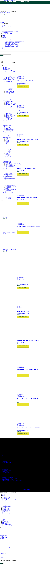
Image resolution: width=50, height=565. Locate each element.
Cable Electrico (6, 100)
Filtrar (14, 62)
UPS (4, 196)
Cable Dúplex (8, 108)
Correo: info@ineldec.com (7, 449)
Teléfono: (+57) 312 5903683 (9, 448)
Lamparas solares (6, 160)
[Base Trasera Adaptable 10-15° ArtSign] (33, 184)
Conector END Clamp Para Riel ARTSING (28, 340)
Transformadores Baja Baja (10, 186)
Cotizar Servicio (5, 457)
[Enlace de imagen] (6, 442)
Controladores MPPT (9, 129)
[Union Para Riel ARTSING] (33, 297)
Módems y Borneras (9, 167)
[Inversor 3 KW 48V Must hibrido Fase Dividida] (9, 231)
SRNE (9, 152)
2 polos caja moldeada (10, 89)
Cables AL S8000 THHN (10, 115)
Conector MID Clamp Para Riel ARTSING (28, 369)
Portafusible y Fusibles (9, 99)
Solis (6, 145)
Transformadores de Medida (8, 192)
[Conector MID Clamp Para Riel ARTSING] (33, 356)
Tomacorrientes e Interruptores (9, 178)
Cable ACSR (8, 102)
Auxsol (6, 138)
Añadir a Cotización (22, 433)
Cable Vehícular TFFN (9, 114)
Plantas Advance (8, 172)
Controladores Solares (7, 128)
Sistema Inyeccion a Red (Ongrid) (11, 44)
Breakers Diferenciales (9, 91)
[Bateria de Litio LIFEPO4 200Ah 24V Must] (9, 215)
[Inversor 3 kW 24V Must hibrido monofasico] (9, 248)
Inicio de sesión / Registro (7, 525)
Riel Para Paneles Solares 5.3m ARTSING (27, 398)
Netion (6, 153)
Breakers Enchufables (9, 92)
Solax (6, 144)
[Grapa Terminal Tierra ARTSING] (33, 96)
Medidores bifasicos (9, 164)
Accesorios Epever (6, 68)
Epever (9, 73)
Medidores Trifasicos (9, 166)
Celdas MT (5, 126)
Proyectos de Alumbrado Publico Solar (12, 42)
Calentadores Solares (7, 124)
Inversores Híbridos (9, 148)
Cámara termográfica (7, 125)
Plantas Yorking (8, 173)
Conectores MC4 (6, 127)
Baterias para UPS (9, 78)
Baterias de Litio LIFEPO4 (10, 71)
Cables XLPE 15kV (9, 119)
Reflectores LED (8, 159)
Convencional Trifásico (9, 184)
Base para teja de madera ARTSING (26, 168)
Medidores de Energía (7, 162)
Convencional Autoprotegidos (8, 181)
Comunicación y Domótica (10, 40)
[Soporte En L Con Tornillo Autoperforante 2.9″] (33, 213)
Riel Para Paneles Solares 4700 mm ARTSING (28, 428)
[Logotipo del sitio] (7, 10)
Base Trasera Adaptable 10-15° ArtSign (27, 197)
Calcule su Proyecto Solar (10, 38)
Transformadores (6, 179)
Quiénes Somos (5, 456)
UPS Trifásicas (8, 198)
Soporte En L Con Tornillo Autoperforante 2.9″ (29, 226)
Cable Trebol (7, 113)
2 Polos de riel (10, 90)
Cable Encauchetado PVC (10, 109)
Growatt (7, 140)
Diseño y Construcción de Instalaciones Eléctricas (14, 41)
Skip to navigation (3, 0)
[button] (20, 76)
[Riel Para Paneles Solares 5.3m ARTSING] (33, 385)
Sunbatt (9, 76)
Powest (9, 151)
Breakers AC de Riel (9, 81)
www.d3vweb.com (26, 489)
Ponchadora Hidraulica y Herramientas (8, 175)
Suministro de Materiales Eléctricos (11, 46)
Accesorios (5, 67)
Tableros (4, 177)
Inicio (3, 455)
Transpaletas (5, 193)
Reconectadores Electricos (8, 176)
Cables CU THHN (9, 118)
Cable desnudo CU (9, 107)
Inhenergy (7, 142)
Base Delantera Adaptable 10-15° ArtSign (27, 139)
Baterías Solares (6, 69)
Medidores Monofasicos (10, 165)
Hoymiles (7, 141)
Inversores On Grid (6, 137)
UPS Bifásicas (8, 197)
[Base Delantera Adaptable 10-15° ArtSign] (33, 125)
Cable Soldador (8, 112)
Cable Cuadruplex (8, 106)
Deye (9, 72)
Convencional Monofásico (10, 183)
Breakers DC (8, 85)
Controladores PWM (9, 130)
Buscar (1, 55)
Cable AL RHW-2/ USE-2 (10, 103)
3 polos (9, 84)
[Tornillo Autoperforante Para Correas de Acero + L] (33, 242)
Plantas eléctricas (6, 171)
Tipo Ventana (8, 191)
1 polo (9, 82)
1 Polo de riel (10, 87)
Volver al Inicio (14, 551)
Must (9, 75)
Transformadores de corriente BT (9, 189)
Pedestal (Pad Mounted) (10, 185)
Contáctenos (4, 461)
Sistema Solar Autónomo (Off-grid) (11, 45)
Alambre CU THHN (9, 101)
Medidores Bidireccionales (10, 163)
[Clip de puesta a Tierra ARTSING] (33, 67)
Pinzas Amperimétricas (7, 169)
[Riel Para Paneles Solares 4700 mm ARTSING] (33, 414)
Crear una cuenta (3, 535)
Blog (3, 460)
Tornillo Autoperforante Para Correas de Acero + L (30, 282)
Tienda (3, 459)
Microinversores (8, 143)
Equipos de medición (7, 131)
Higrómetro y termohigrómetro (8, 134)
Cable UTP (5, 120)
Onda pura (7, 154)
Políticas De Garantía (6, 462)
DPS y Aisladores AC (9, 97)
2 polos (9, 83)
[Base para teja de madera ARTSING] (33, 154)
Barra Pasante (8, 190)
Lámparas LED (6, 155)
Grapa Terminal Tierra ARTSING (25, 110)
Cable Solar (7, 111)
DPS (6, 96)
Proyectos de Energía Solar (10, 43)
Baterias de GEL (8, 70)
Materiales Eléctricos (7, 161)
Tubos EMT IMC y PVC (8, 195)
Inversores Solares (6, 147)
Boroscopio (7, 132)
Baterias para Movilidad (10, 77)
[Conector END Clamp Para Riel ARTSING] (33, 326)
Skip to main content (11, 0)
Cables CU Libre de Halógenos (9, 117)
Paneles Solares (6, 168)
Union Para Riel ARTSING (24, 311)
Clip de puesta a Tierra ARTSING (25, 81)
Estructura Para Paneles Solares (9, 136)
